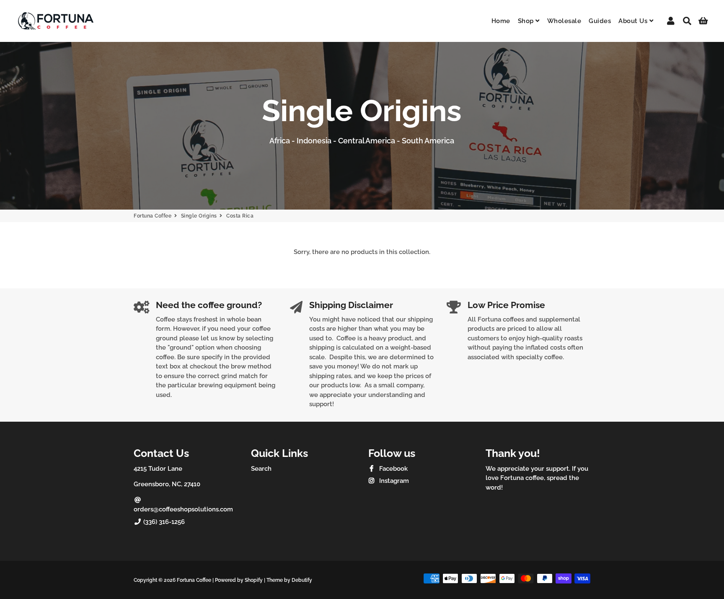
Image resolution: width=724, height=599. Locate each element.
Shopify (254, 580)
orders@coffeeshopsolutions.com (183, 509)
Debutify (302, 580)
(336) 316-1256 (163, 522)
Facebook (393, 468)
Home (500, 21)
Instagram (393, 481)
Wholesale (564, 21)
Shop (527, 21)
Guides (600, 21)
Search (261, 468)
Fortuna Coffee (152, 216)
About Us (633, 21)
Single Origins (199, 216)
